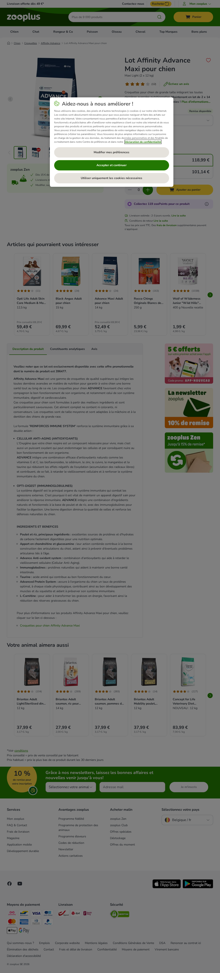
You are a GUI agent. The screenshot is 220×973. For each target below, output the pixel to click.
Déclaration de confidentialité (143, 142)
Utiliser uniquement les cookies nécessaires (111, 178)
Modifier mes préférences (111, 152)
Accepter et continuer (111, 165)
